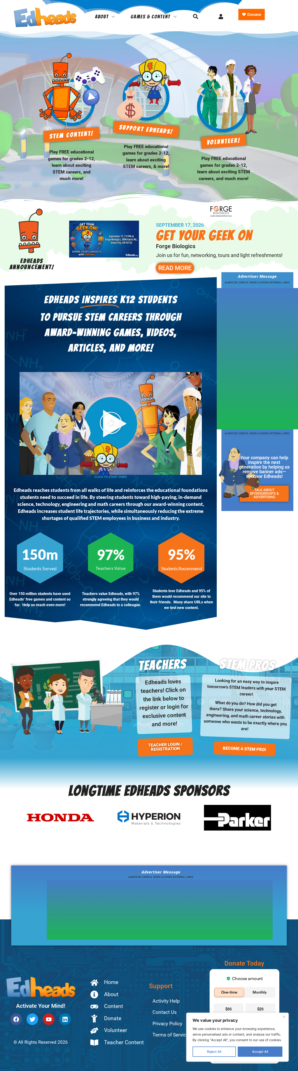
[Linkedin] (65, 1019)
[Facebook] (16, 1019)
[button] (110, 423)
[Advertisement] (251, 358)
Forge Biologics (175, 246)
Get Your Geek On (204, 235)
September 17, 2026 (180, 225)
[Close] (284, 1016)
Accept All (260, 1052)
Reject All (214, 1052)
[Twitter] (32, 1019)
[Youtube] (48, 1019)
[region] (237, 1037)
